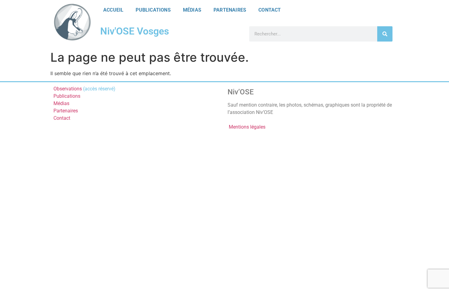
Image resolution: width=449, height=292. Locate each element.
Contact (269, 10)
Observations (67, 89)
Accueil (113, 10)
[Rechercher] (384, 34)
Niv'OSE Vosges (134, 31)
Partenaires (230, 10)
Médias (192, 10)
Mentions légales (247, 127)
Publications (153, 10)
